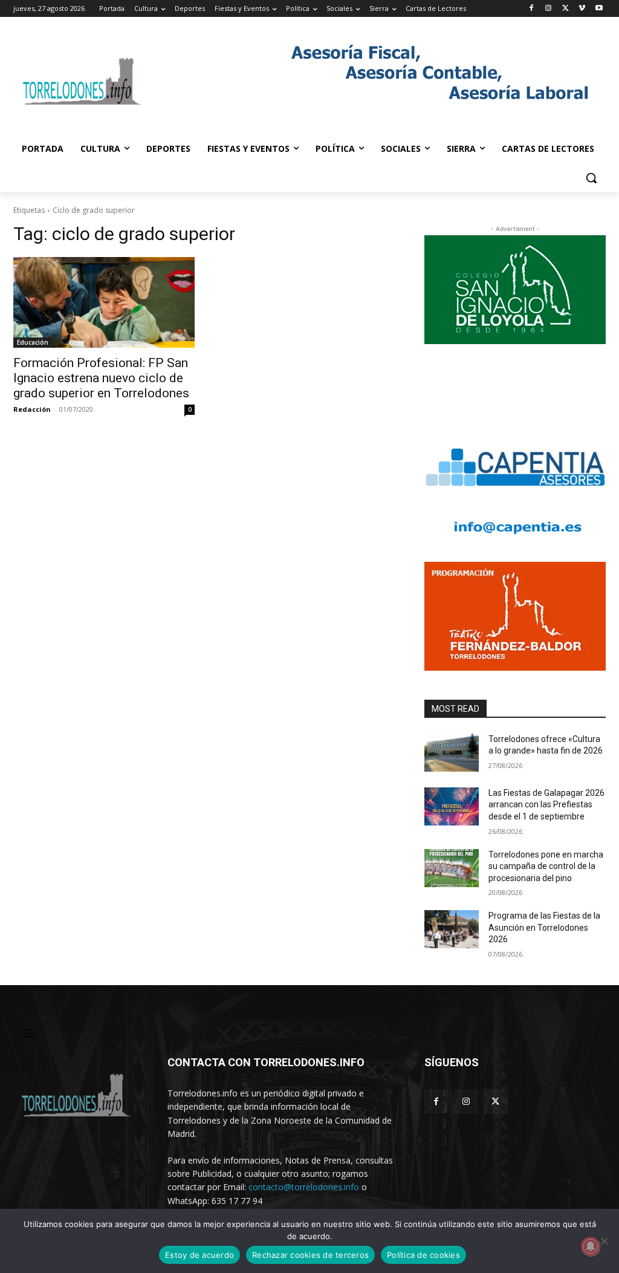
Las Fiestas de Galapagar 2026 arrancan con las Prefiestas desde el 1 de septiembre (546, 804)
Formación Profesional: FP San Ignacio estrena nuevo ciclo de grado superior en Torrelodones (101, 378)
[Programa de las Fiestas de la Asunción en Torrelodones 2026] (451, 929)
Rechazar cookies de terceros (310, 1255)
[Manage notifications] (590, 1246)
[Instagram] (549, 9)
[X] (565, 9)
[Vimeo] (582, 9)
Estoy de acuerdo (199, 1255)
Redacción (32, 409)
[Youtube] (599, 9)
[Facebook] (532, 9)
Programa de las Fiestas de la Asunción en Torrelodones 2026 (544, 927)
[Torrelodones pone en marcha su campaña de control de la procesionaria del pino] (451, 868)
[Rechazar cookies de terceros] (604, 1241)
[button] (591, 177)
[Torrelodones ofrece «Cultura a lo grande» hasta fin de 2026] (451, 753)
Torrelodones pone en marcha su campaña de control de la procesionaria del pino (545, 866)
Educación (32, 342)
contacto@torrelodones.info (303, 1187)
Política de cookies (423, 1255)
